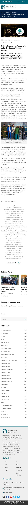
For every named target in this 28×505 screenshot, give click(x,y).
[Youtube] (11, 497)
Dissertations (14, 345)
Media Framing (14, 390)
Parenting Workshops (14, 240)
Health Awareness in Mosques (14, 233)
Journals (14, 387)
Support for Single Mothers (13, 248)
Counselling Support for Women (14, 223)
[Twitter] (18, 497)
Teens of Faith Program (13, 250)
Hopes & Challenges (14, 348)
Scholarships (14, 414)
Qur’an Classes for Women (13, 242)
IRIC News (14, 357)
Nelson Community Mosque (14, 238)
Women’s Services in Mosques (14, 258)
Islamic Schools (14, 375)
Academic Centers (14, 330)
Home (2, 12)
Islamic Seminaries (14, 378)
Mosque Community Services (14, 236)
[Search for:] (14, 319)
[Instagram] (4, 497)
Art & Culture (14, 333)
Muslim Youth (14, 396)
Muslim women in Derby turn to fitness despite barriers (8, 289)
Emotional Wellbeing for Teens (13, 225)
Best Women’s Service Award (14, 207)
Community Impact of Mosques (14, 221)
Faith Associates (22, 227)
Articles (14, 336)
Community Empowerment (13, 217)
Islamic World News (11, 12)
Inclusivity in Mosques (8, 235)
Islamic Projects (14, 372)
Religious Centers (14, 408)
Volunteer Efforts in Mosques (14, 252)
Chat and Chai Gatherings (14, 215)
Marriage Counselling (20, 235)
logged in (10, 306)
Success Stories (14, 417)
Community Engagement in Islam (14, 219)
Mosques (14, 393)
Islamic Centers (14, 363)
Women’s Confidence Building (13, 254)
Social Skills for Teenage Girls (14, 244)
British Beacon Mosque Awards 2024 (14, 209)
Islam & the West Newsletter (14, 360)
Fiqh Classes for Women (8, 231)
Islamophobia (14, 384)
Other (14, 402)
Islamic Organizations (14, 369)
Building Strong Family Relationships (14, 211)
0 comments (16, 42)
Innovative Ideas (14, 351)
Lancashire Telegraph (10, 201)
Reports (14, 411)
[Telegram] (14, 497)
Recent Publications (14, 405)
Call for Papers (14, 342)
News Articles (14, 399)
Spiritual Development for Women (13, 246)
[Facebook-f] (7, 497)
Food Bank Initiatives (21, 231)
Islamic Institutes (14, 366)
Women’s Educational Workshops (14, 256)
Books (14, 339)
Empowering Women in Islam (9, 227)
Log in (18, 1)
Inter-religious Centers (14, 354)
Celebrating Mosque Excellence (14, 213)
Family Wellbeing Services (14, 229)
